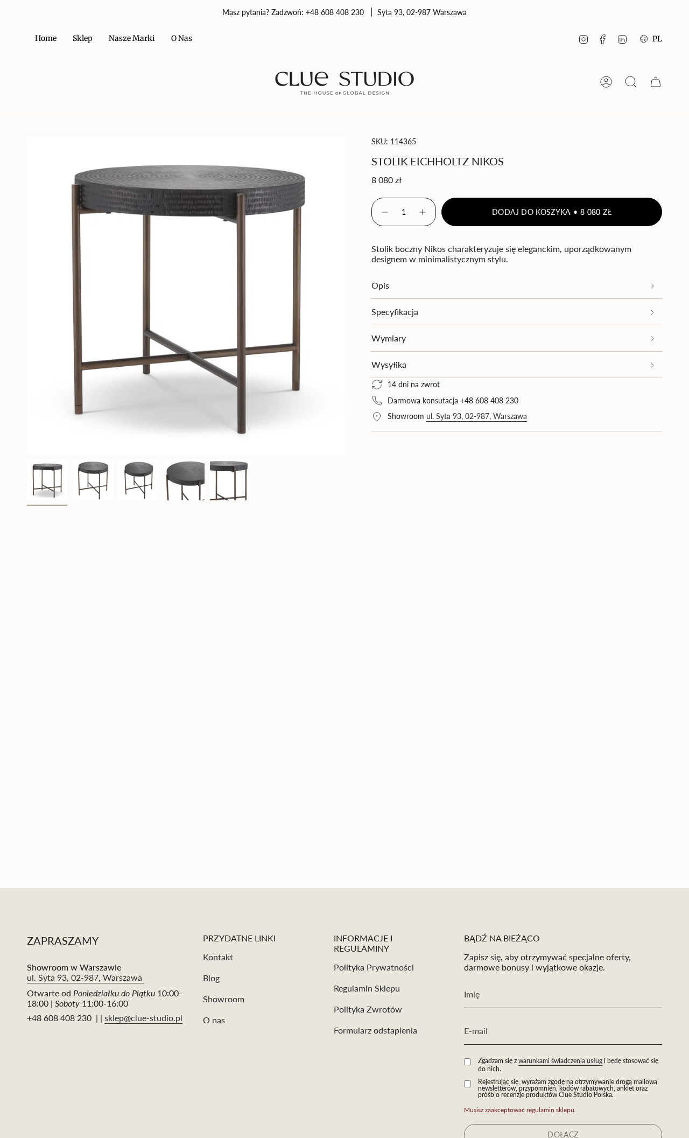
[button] (83, 39)
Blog (211, 978)
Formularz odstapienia (375, 1030)
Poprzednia (27, 295)
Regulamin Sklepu (367, 988)
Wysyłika (388, 364)
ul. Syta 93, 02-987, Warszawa (476, 416)
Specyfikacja (394, 311)
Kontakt (218, 957)
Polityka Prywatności (374, 967)
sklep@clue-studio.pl (143, 1018)
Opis (380, 285)
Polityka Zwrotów (368, 1009)
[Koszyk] (655, 82)
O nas (214, 1020)
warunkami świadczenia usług (560, 1061)
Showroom (223, 999)
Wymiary (388, 338)
